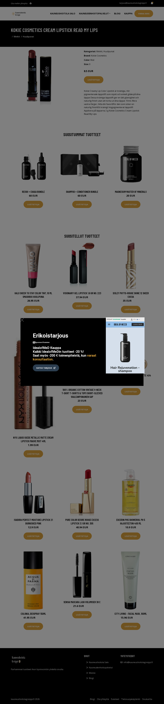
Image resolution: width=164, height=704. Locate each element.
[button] (46, 367)
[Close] (22, 320)
